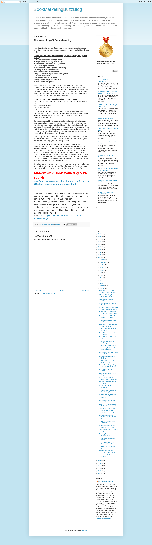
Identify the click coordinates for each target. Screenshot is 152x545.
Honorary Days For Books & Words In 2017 (107, 434)
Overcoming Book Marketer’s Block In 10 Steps (108, 348)
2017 (99, 257)
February (102, 286)
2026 (99, 234)
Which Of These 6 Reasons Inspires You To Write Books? (107, 396)
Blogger (84, 531)
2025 (99, 236)
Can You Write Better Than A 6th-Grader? (107, 386)
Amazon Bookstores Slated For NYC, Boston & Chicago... (108, 308)
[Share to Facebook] (74, 224)
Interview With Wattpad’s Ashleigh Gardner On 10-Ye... (107, 417)
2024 (99, 239)
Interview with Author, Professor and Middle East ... (108, 353)
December (103, 260)
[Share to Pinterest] (76, 224)
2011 (99, 473)
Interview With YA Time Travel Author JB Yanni (107, 80)
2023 (99, 242)
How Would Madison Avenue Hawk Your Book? (108, 325)
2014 (99, 466)
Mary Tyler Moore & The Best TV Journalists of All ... (108, 316)
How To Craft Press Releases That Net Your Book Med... (108, 405)
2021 (99, 247)
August (102, 270)
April (101, 280)
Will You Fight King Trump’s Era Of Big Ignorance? (107, 295)
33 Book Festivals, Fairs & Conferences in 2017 (107, 409)
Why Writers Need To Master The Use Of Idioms (108, 304)
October (102, 265)
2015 (99, 463)
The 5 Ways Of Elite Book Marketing (107, 455)
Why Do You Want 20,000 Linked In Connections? (107, 451)
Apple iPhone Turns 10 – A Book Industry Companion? (108, 378)
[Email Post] (63, 224)
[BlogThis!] (70, 224)
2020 (99, 249)
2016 (99, 460)
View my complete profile (103, 519)
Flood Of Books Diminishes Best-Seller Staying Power (108, 312)
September (103, 267)
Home (62, 290)
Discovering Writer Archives (106, 118)
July (101, 273)
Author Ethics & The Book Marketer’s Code (107, 361)
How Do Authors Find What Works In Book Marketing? (108, 169)
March (102, 283)
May (101, 278)
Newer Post (37, 290)
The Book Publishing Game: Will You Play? (107, 391)
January (102, 288)
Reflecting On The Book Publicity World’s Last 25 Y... (108, 291)
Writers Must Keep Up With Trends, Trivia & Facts (107, 426)
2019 (99, 252)
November (103, 262)
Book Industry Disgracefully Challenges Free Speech (107, 365)
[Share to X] (72, 224)
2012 (99, 471)
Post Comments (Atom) (49, 293)
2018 (99, 255)
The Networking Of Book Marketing (106, 342)
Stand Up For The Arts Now (107, 345)
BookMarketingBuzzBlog (58, 9)
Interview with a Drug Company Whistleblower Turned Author (107, 92)
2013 (99, 468)
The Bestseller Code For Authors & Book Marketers (108, 443)
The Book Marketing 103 (106, 413)
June (101, 275)
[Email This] (67, 224)
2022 (99, 244)
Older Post (85, 290)
